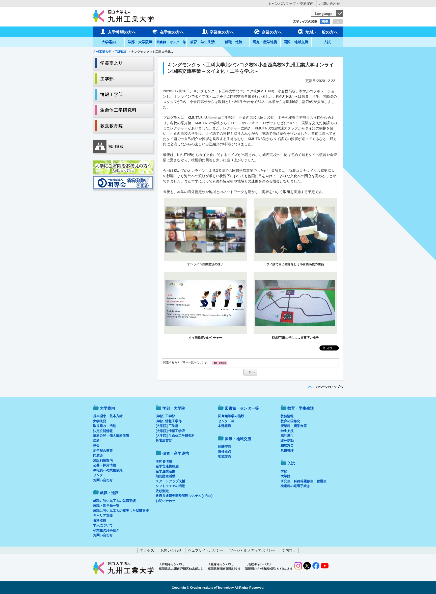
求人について (103, 525)
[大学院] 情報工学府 (170, 431)
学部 (284, 471)
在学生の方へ (172, 32)
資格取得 (99, 520)
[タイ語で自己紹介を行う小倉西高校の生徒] (295, 229)
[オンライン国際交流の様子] (205, 229)
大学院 (285, 476)
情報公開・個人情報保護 (111, 436)
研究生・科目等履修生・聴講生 (303, 481)
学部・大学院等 (140, 42)
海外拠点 (224, 451)
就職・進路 (233, 42)
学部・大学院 (173, 408)
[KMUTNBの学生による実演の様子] (295, 303)
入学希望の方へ (122, 32)
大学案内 (109, 42)
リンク (98, 475)
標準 (325, 21)
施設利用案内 (103, 460)
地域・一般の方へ (322, 32)
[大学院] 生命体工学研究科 (175, 436)
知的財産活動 (165, 476)
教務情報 (287, 416)
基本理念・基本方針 (108, 416)
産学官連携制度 (167, 466)
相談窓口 (287, 445)
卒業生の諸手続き (106, 530)
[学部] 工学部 (165, 416)
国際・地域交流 (296, 42)
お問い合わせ (329, 4)
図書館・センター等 (242, 408)
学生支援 (287, 431)
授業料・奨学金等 (294, 426)
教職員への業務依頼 (108, 470)
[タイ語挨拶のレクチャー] (205, 303)
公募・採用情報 (104, 465)
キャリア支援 (103, 515)
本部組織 (224, 426)
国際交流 (224, 446)
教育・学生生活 (202, 42)
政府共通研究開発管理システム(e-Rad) (184, 496)
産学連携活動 (165, 471)
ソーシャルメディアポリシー (253, 550)
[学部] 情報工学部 (169, 421)
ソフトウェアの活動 (170, 486)
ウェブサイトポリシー (205, 550)
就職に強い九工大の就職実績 (114, 501)
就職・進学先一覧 (106, 505)
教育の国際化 (290, 421)
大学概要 (99, 421)
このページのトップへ (328, 387)
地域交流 (224, 456)
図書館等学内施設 (231, 416)
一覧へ (250, 371)
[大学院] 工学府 (167, 426)
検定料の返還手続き (295, 486)
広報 (96, 441)
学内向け (289, 550)
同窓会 (98, 455)
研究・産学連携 (265, 42)
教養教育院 (164, 441)
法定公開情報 (103, 431)
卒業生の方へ (222, 32)
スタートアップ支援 (170, 481)
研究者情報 (164, 461)
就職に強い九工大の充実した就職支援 (121, 510)
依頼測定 (162, 491)
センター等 (226, 421)
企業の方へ (272, 32)
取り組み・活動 (104, 426)
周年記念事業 (103, 450)
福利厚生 (287, 436)
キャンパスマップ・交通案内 (291, 4)
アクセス (147, 550)
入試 (327, 42)
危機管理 (287, 450)
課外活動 (287, 441)
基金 (96, 445)
